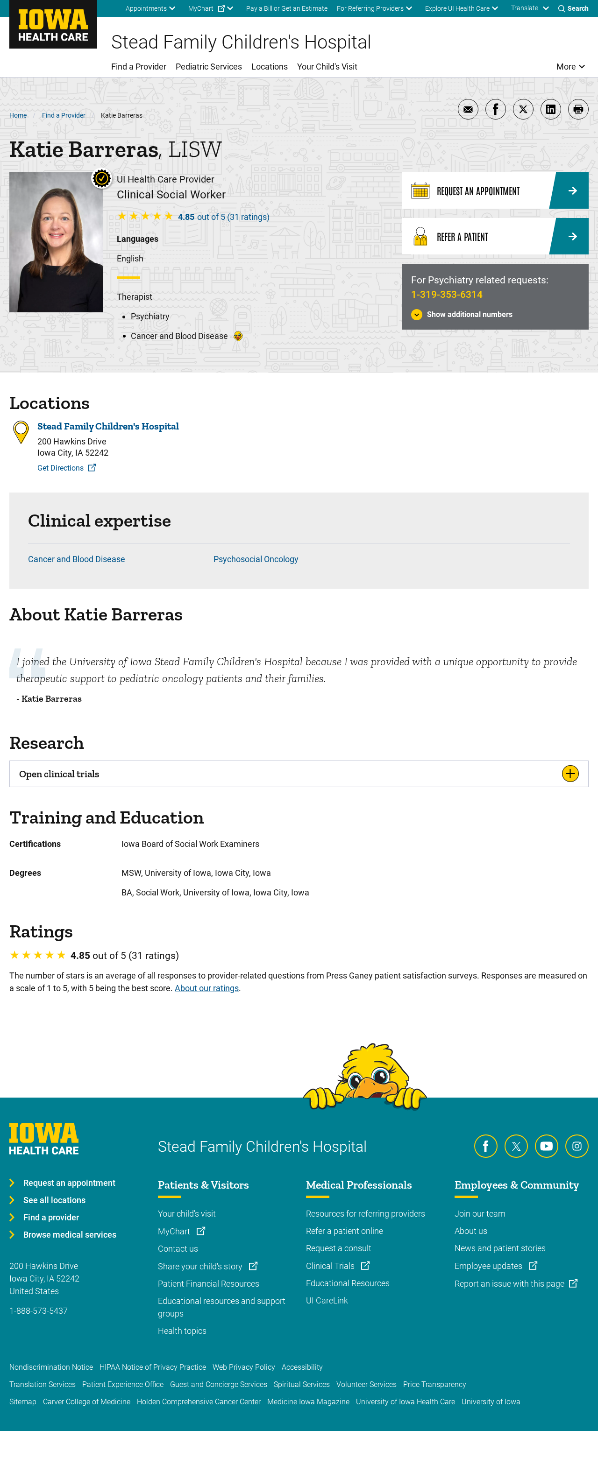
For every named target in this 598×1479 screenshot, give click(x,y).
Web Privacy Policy (244, 1367)
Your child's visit (187, 1213)
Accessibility (302, 1367)
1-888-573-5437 (38, 1311)
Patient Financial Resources (208, 1284)
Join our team (480, 1213)
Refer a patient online (344, 1231)
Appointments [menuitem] (146, 8)
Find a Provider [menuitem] (138, 66)
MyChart (175, 1231)
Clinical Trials (331, 1266)
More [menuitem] (566, 66)
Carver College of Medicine (86, 1401)
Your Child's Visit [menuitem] (327, 66)
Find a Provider (63, 115)
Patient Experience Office (123, 1384)
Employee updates (489, 1266)
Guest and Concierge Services (218, 1384)
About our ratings (207, 988)
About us (471, 1231)
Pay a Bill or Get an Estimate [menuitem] (286, 8)
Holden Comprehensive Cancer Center (199, 1401)
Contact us (178, 1249)
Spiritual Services (302, 1384)
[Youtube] (546, 1146)
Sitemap (22, 1401)
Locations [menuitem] (269, 66)
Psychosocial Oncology (256, 559)
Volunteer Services (366, 1384)
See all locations (54, 1200)
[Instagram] (577, 1146)
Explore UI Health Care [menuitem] (457, 8)
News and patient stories (500, 1248)
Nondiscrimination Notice (51, 1367)
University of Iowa (491, 1401)
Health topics (182, 1331)
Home (18, 115)
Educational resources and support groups (221, 1307)
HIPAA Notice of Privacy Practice (153, 1367)
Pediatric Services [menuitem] (209, 66)
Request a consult (338, 1248)
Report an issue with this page (509, 1284)
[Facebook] (486, 1146)
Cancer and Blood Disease (76, 559)
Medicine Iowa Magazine (308, 1401)
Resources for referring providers (365, 1213)
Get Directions (60, 468)
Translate (524, 8)
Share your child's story (201, 1266)
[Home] (53, 24)
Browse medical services (69, 1235)
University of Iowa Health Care (405, 1401)
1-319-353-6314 (447, 294)
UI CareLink (327, 1300)
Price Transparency (434, 1384)
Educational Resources (348, 1283)
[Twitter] (516, 1146)
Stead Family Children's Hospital (108, 426)
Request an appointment (69, 1183)
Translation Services (42, 1384)
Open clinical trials (59, 774)
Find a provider (51, 1217)
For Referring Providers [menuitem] (370, 8)
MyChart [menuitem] (201, 8)
